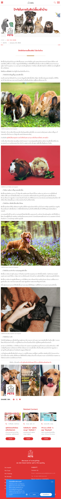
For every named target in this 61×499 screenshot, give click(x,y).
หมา (34, 424)
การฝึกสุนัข (10, 424)
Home (2, 40)
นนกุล (51, 424)
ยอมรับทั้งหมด (46, 494)
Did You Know (11, 40)
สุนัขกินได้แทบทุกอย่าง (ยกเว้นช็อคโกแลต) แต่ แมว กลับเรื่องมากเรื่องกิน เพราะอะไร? (28, 137)
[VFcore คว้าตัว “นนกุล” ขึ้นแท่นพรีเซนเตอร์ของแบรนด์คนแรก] (48, 417)
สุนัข (31, 424)
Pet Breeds (8, 476)
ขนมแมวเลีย (46, 424)
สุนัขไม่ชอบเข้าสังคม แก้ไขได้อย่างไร (12, 429)
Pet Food (7, 470)
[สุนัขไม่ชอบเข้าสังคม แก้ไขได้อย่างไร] (13, 417)
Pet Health (8, 467)
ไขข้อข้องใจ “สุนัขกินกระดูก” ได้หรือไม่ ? (30, 429)
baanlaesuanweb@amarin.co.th (45, 473)
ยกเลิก (34, 494)
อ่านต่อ (10, 439)
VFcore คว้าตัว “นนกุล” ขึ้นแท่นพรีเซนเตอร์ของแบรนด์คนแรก (47, 431)
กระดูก (27, 424)
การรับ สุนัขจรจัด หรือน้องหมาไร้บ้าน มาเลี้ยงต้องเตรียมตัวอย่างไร (35, 362)
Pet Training (8, 473)
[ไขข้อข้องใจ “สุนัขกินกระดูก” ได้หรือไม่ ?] (30, 417)
